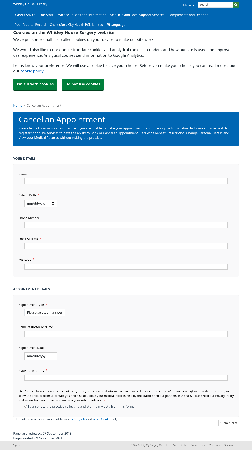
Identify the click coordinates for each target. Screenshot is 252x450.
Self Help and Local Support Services (137, 14)
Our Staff (46, 14)
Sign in (16, 445)
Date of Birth (29, 195)
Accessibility (179, 445)
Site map (229, 445)
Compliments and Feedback (189, 14)
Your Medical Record (30, 24)
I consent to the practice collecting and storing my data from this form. (81, 406)
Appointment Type (33, 304)
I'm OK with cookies (35, 84)
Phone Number (29, 217)
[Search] (236, 5)
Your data (214, 445)
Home (17, 105)
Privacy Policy (79, 419)
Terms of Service (101, 419)
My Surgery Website (157, 445)
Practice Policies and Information (81, 14)
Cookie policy (198, 445)
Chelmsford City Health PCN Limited (76, 24)
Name (24, 174)
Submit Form (228, 423)
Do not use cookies (82, 84)
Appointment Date (33, 347)
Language (117, 24)
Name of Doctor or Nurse (36, 326)
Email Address (30, 238)
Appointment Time (33, 370)
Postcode (26, 259)
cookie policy (31, 71)
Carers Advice (25, 14)
